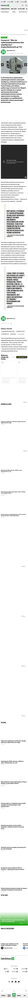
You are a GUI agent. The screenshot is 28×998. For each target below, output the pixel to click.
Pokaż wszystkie (21, 334)
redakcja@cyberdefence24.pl (9, 351)
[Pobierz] (22, 53)
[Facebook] (12, 981)
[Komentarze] (14, 991)
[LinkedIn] (15, 981)
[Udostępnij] (26, 990)
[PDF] (11, 323)
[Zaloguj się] (23, 5)
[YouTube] (18, 981)
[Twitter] (9, 981)
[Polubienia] (2, 991)
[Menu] (26, 5)
